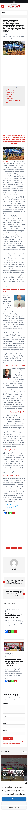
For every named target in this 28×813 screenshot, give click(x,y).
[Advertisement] (14, 72)
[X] (7, 513)
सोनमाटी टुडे (11, 655)
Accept (14, 799)
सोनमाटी (6, 34)
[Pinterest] (13, 513)
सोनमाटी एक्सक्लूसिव (20, 36)
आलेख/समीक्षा (5, 36)
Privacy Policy (14, 810)
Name (5, 716)
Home (4, 12)
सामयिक (13, 36)
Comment (5, 703)
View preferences (14, 807)
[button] (25, 783)
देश (15, 609)
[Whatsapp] (10, 513)
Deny (14, 803)
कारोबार (12, 609)
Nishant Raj (10, 653)
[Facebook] (4, 513)
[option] (14, 768)
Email (4, 723)
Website (5, 730)
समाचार (10, 36)
